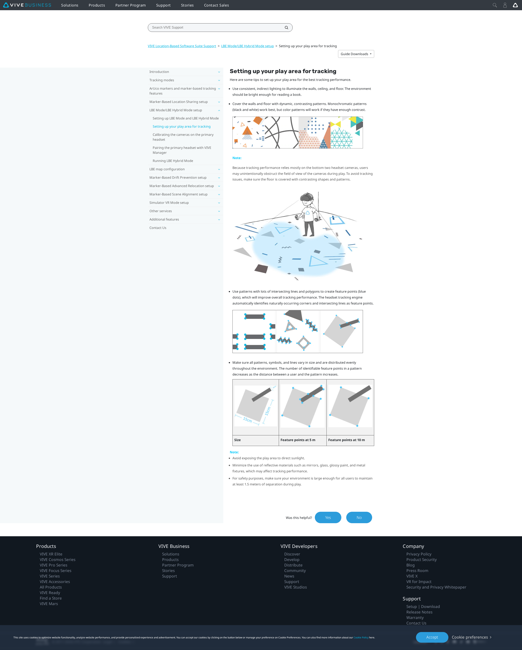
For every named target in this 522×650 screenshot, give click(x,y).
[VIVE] (27, 5)
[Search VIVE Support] (284, 27)
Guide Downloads (355, 54)
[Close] (495, 5)
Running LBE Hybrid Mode (173, 160)
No (359, 517)
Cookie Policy (361, 637)
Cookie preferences (470, 637)
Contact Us (157, 227)
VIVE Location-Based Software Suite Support (182, 46)
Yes (328, 517)
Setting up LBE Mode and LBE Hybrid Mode (186, 118)
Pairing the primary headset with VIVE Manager (182, 150)
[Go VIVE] (515, 5)
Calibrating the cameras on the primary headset (183, 137)
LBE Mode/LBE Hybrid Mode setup (247, 46)
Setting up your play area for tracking (182, 126)
